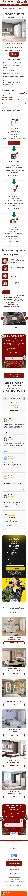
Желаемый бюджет (15, 352)
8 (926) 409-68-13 (15, 136)
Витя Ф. (10, 514)
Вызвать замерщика (14, 175)
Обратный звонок (14, 863)
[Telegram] (12, 600)
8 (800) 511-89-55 (15, 132)
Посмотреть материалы (14, 375)
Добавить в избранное (14, 877)
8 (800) (14, 859)
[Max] (15, 600)
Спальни (12, 8)
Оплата (21, 292)
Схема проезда (14, 873)
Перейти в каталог (14, 241)
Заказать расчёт (14, 54)
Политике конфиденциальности (14, 573)
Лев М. (9, 456)
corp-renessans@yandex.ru (14, 866)
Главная (5, 8)
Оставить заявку (14, 143)
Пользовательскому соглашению (15, 574)
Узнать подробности (23, 93)
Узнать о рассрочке (14, 208)
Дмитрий (10, 437)
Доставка (14, 292)
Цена (5, 292)
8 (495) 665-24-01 (15, 134)
